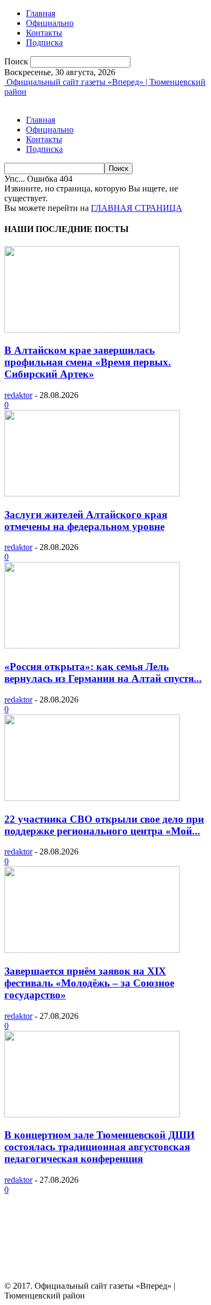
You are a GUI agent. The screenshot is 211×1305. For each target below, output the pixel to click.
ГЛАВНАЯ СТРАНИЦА (136, 208)
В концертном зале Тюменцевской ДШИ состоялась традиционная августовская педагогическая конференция (99, 1146)
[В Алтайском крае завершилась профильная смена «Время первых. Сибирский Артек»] (92, 329)
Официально (50, 23)
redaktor (18, 395)
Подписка (44, 42)
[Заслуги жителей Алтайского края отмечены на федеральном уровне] (92, 493)
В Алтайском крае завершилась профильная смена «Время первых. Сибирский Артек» (87, 362)
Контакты (44, 32)
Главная (40, 13)
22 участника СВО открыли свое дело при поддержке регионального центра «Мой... (104, 825)
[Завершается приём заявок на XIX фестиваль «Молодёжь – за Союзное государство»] (92, 950)
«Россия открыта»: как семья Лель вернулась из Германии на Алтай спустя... (103, 672)
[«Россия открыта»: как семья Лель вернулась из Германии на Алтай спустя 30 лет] (92, 645)
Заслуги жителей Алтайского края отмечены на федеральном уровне (85, 520)
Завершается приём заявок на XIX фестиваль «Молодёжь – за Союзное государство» (89, 983)
